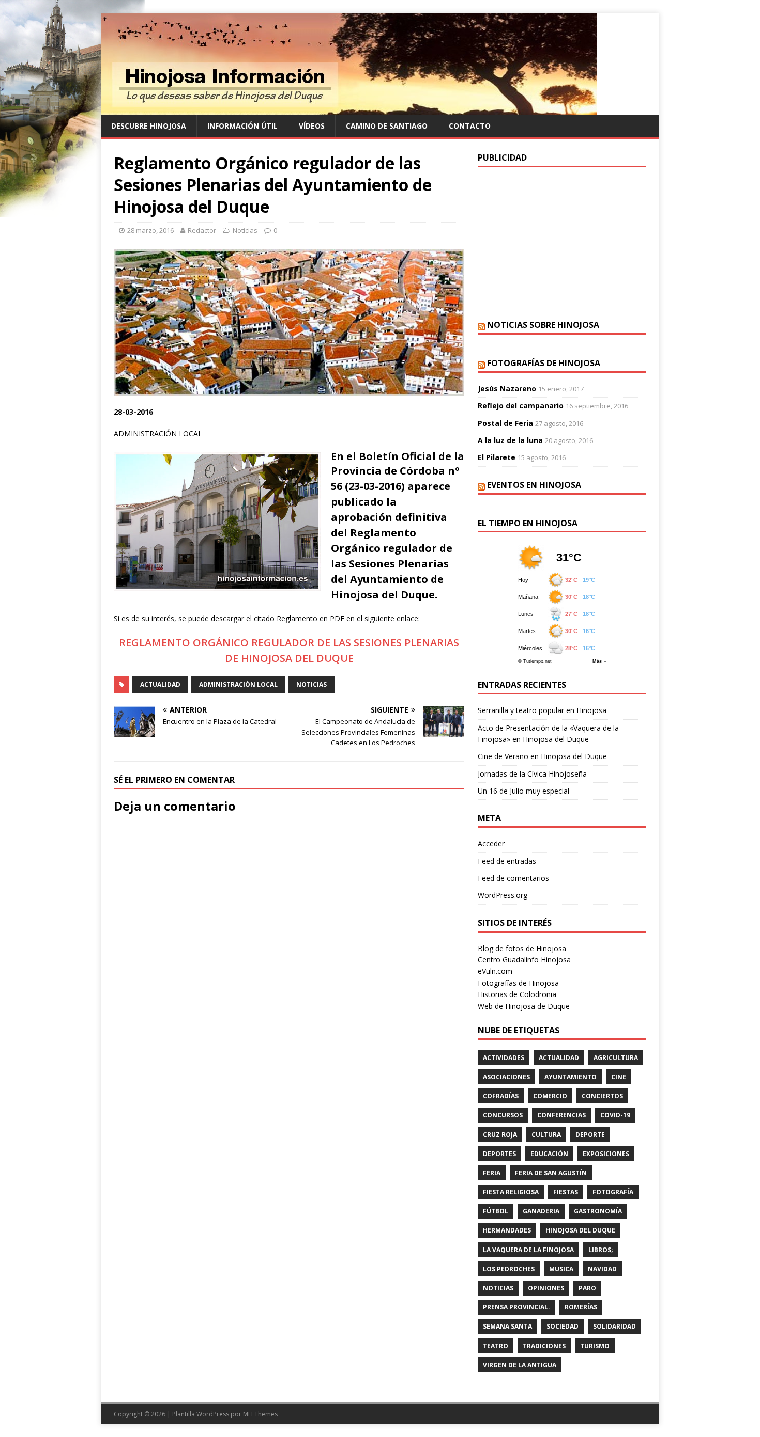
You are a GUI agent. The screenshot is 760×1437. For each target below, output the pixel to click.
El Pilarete (496, 457)
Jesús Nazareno (507, 388)
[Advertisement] (562, 242)
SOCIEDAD (562, 1326)
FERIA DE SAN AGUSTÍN (551, 1172)
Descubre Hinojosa (148, 126)
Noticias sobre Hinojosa (543, 324)
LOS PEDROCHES (509, 1269)
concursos (503, 1115)
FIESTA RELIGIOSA (511, 1192)
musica (561, 1269)
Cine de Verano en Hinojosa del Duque (542, 756)
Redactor (202, 230)
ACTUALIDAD (160, 684)
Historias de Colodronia (517, 994)
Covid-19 (615, 1115)
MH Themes (260, 1414)
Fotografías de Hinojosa (543, 363)
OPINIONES (546, 1288)
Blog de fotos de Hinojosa (522, 948)
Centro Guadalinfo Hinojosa (524, 960)
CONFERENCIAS (561, 1115)
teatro (495, 1345)
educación (549, 1153)
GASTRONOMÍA (598, 1211)
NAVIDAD (602, 1269)
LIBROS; (600, 1249)
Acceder (491, 843)
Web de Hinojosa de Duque (524, 1006)
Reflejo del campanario (521, 405)
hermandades (507, 1230)
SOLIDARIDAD (614, 1326)
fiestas (565, 1192)
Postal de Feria (505, 423)
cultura (546, 1134)
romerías (581, 1307)
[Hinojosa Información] (349, 109)
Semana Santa (507, 1326)
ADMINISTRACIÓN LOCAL (238, 684)
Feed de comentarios (513, 878)
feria (491, 1172)
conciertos (602, 1096)
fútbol (495, 1211)
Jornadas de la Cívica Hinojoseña (532, 774)
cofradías (501, 1096)
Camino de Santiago (387, 126)
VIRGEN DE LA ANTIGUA (519, 1365)
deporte (590, 1134)
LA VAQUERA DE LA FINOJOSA (528, 1249)
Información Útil (242, 126)
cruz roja (500, 1134)
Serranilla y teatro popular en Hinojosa (542, 710)
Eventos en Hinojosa (534, 485)
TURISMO (595, 1345)
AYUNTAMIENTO (570, 1076)
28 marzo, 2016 (150, 230)
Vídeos (312, 126)
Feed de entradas (507, 861)
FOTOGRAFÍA (612, 1192)
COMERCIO (550, 1096)
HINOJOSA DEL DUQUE (580, 1230)
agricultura (616, 1057)
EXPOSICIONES (606, 1153)
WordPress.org (502, 895)
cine (618, 1076)
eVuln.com (495, 971)
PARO (587, 1288)
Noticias (245, 230)
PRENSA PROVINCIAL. (516, 1307)
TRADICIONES (544, 1345)
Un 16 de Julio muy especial (523, 791)
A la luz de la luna (510, 440)
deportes (499, 1153)
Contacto (470, 126)
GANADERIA (541, 1211)
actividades (503, 1057)
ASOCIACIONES (506, 1076)
